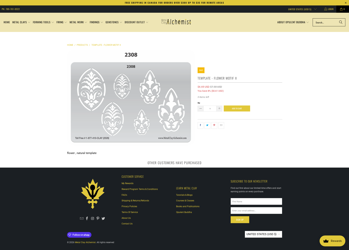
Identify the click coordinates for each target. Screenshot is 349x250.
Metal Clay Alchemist (85, 242)
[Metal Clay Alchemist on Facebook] (87, 219)
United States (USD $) (300, 9)
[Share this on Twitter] (207, 125)
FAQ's (124, 195)
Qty (199, 103)
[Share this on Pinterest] (214, 125)
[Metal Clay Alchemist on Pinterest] (98, 219)
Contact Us (127, 223)
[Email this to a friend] (221, 125)
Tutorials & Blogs (184, 195)
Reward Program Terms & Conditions (140, 189)
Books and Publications (187, 206)
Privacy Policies (129, 206)
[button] (21, 22)
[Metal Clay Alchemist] (176, 22)
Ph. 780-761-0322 (11, 9)
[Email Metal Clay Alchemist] (81, 219)
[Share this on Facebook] (200, 125)
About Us (126, 218)
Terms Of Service (130, 212)
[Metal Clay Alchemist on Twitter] (103, 219)
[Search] (340, 22)
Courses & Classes (185, 200)
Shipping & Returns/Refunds (135, 200)
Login (331, 9)
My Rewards (127, 183)
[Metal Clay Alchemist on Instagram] (92, 219)
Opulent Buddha (184, 212)
